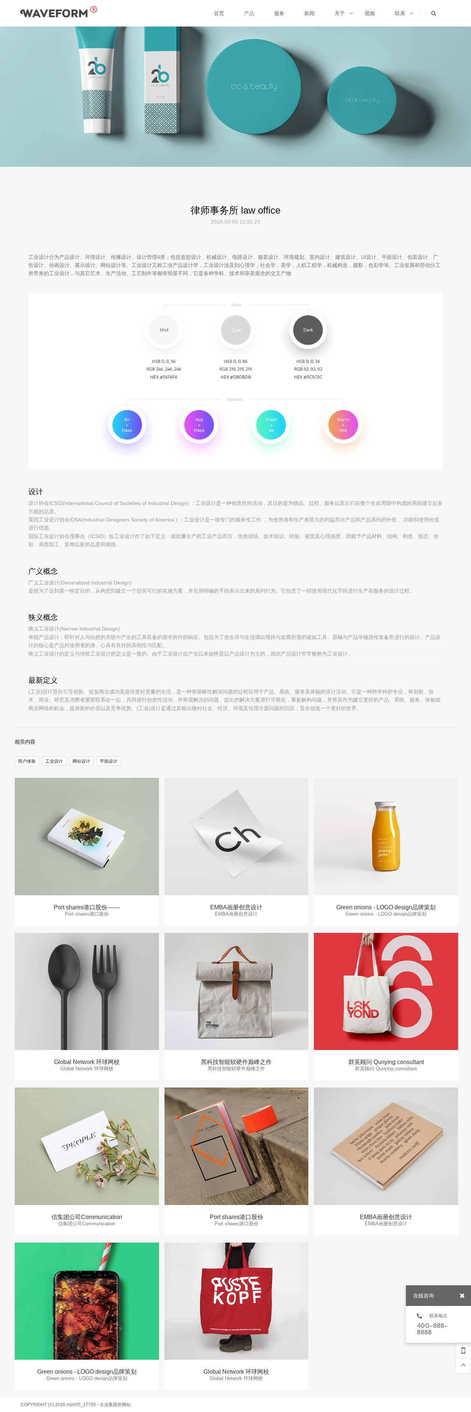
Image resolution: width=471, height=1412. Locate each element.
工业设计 (54, 761)
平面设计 (108, 761)
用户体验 (27, 761)
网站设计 (81, 761)
